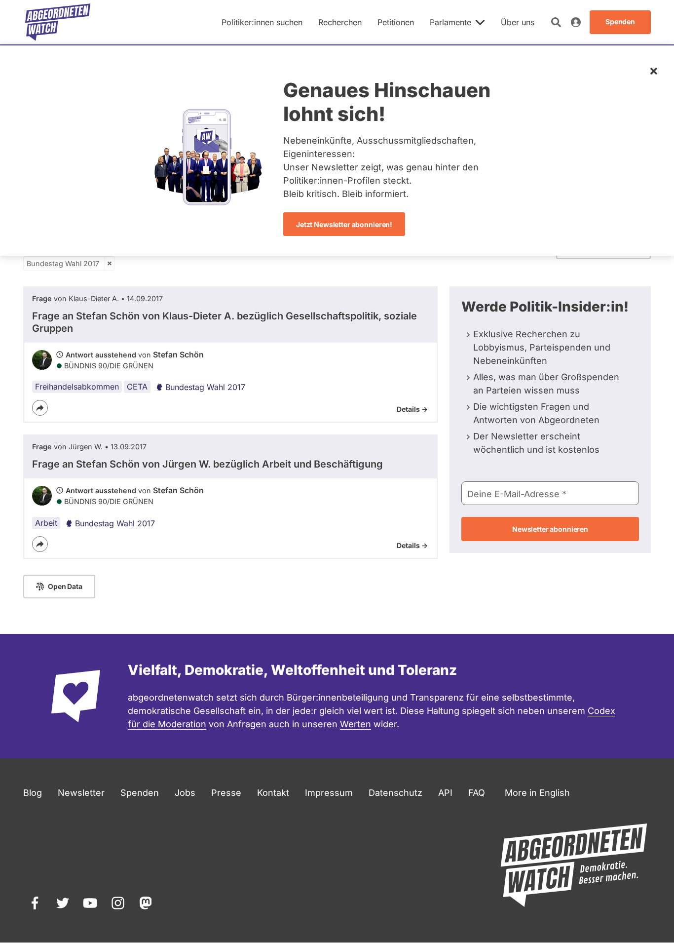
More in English (537, 792)
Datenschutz (395, 792)
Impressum (329, 792)
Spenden (139, 792)
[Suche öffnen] (556, 22)
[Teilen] (40, 408)
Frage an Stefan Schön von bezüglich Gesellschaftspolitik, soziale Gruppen (224, 322)
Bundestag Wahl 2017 (63, 263)
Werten (355, 724)
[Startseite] (57, 22)
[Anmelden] (576, 22)
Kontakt (273, 792)
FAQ (476, 792)
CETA (137, 387)
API (445, 792)
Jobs (185, 792)
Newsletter (81, 792)
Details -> (412, 409)
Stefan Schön (178, 354)
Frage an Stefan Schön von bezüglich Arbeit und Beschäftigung (207, 464)
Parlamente (450, 22)
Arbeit (46, 523)
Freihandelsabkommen (77, 387)
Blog (32, 792)
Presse (226, 792)
